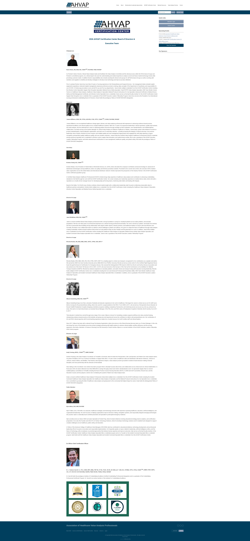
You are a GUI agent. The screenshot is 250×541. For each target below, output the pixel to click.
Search (173, 12)
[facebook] (178, 525)
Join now (175, 530)
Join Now (69, 12)
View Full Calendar (171, 45)
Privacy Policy (125, 536)
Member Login (180, 12)
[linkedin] (183, 525)
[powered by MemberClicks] (125, 539)
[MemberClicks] (77, 5)
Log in (181, 530)
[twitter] (180, 525)
